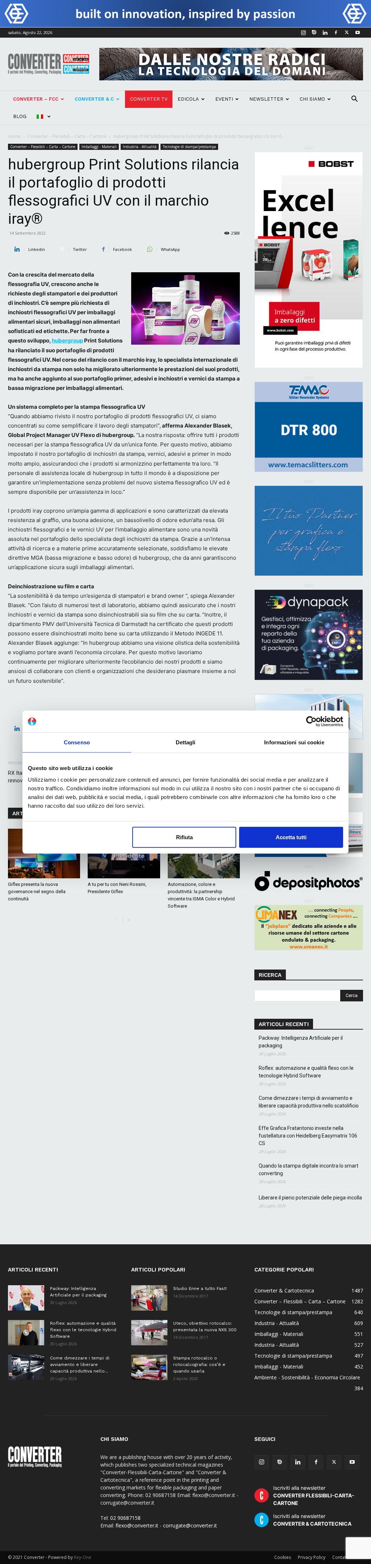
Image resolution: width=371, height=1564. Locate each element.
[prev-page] (116, 920)
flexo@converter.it (137, 1525)
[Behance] (314, 33)
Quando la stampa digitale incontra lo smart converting (308, 1169)
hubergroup (67, 340)
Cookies (282, 1557)
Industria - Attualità (140, 146)
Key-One (82, 1557)
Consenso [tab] (77, 742)
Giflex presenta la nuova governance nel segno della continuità (37, 891)
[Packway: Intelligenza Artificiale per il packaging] (26, 1298)
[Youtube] (357, 33)
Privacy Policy (311, 1557)
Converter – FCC (35, 99)
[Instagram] (303, 33)
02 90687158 (125, 1517)
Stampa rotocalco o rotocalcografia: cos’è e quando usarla (199, 1364)
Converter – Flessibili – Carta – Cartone (67, 136)
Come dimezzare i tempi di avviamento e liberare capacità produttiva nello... (79, 1364)
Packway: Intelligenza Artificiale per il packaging (301, 1041)
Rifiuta (184, 837)
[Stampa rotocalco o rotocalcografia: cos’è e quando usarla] (149, 1367)
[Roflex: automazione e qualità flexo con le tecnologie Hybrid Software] (26, 1332)
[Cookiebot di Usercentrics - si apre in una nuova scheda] (311, 721)
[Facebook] (335, 33)
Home (14, 136)
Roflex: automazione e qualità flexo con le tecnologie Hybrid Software (306, 1072)
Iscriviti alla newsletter (313, 1495)
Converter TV (148, 99)
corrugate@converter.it (190, 1525)
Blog (19, 116)
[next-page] (128, 920)
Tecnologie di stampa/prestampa (189, 146)
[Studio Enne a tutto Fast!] (149, 1298)
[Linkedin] (325, 33)
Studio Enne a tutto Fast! (200, 1288)
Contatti (340, 1557)
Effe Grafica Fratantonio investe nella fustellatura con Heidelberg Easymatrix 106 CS (308, 1135)
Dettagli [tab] (186, 742)
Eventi (224, 99)
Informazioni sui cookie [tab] (294, 742)
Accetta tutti (291, 837)
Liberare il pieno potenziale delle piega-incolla (310, 1198)
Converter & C (94, 99)
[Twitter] (346, 33)
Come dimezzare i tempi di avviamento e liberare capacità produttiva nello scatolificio (309, 1102)
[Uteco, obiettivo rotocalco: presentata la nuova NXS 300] (149, 1332)
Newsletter (266, 99)
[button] (354, 99)
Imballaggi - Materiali (99, 146)
